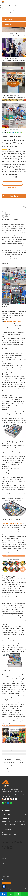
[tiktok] (16, 799)
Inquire (11, 183)
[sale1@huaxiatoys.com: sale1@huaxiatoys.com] (8, 803)
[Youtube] (8, 799)
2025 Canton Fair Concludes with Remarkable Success (10, 55)
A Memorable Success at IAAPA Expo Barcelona (10, 92)
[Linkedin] (5, 799)
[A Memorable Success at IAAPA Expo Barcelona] (13, 90)
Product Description (11, 196)
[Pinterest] (13, 799)
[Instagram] (11, 799)
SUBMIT (6, 883)
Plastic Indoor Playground (10, 765)
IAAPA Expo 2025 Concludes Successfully (10, 31)
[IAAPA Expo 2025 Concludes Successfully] (13, 28)
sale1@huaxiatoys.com (9, 834)
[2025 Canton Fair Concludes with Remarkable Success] (14, 53)
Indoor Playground (8, 768)
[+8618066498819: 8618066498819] (11, 803)
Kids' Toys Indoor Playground (11, 772)
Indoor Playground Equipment (11, 759)
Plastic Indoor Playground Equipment (13, 762)
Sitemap (15, 889)
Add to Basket (11, 187)
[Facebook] (3, 799)
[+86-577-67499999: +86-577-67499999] (3, 803)
